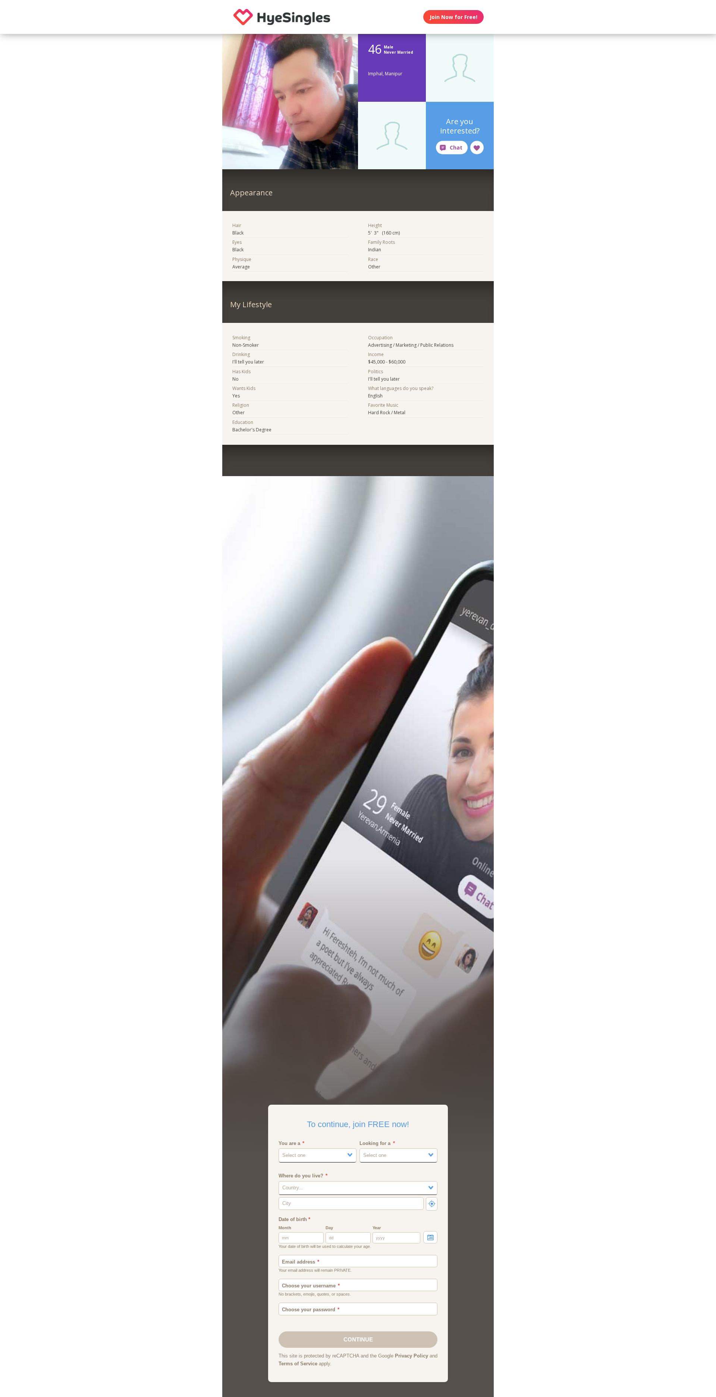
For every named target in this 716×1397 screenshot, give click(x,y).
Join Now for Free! (453, 17)
